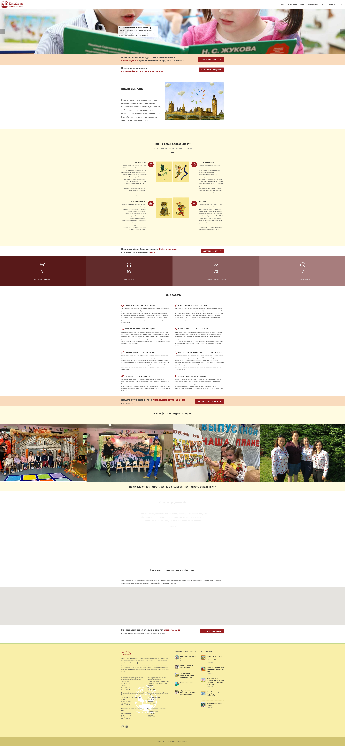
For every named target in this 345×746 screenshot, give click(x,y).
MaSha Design (183, 741)
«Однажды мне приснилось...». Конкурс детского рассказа (187, 692)
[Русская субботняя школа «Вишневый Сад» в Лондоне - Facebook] (123, 727)
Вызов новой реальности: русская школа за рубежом (188, 658)
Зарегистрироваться (211, 59)
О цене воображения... (187, 683)
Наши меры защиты (211, 70)
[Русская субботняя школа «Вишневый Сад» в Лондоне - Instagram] (127, 727)
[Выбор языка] (341, 4)
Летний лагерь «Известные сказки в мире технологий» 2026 (215, 669)
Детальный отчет (212, 251)
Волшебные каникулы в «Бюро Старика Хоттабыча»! (214, 693)
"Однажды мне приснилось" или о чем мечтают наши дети (187, 675)
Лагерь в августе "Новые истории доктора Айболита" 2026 (214, 658)
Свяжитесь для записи (209, 401)
